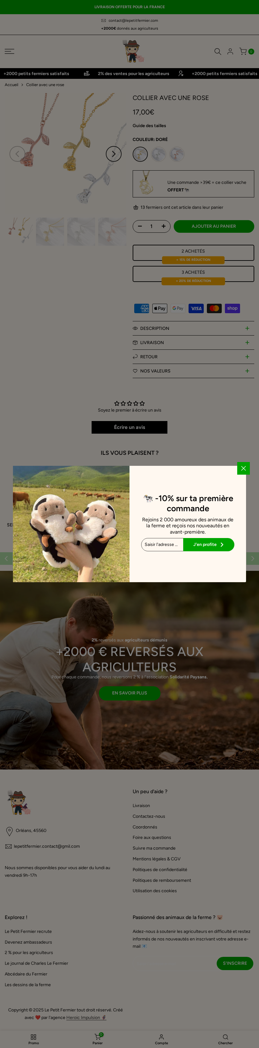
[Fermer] (243, 468)
